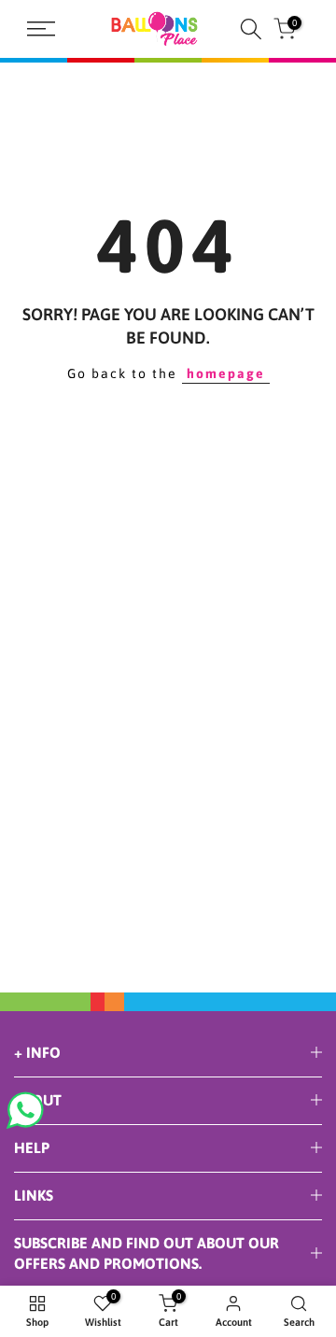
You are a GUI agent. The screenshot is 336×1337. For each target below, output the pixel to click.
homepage (226, 373)
